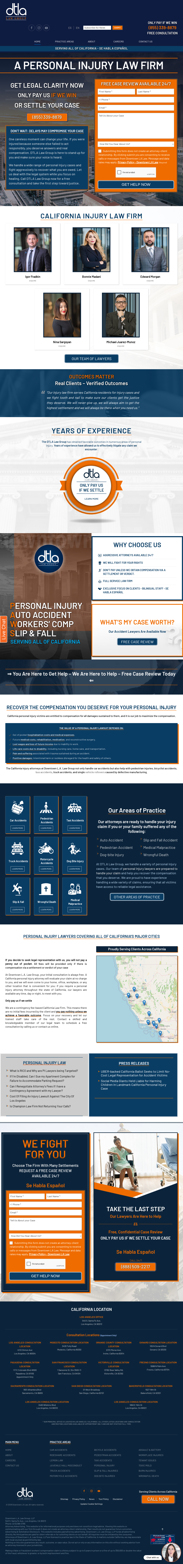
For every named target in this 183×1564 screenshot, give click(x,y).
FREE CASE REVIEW (137, 641)
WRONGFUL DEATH (149, 1475)
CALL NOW (158, 1499)
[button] (137, 996)
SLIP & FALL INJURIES (106, 1470)
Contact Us (145, 41)
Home (37, 41)
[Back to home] (16, 11)
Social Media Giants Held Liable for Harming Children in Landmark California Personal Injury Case (133, 1084)
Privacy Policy (78, 1499)
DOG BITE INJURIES (104, 1475)
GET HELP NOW (136, 184)
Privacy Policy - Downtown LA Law (138, 162)
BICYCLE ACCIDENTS (105, 1449)
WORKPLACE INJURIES (151, 1455)
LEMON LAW (56, 1460)
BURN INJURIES (147, 1470)
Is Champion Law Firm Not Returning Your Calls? (40, 1106)
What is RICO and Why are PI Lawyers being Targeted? (44, 1070)
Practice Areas (64, 41)
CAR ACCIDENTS (58, 1449)
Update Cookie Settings (91, 1504)
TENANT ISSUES (147, 1460)
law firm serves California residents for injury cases (97, 392)
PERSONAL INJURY (104, 1465)
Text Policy (104, 1499)
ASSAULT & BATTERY (150, 1449)
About (91, 41)
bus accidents (44, 772)
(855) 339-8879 (47, 117)
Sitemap (64, 1499)
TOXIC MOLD (145, 1465)
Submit (117, 27)
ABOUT (9, 1455)
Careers (118, 41)
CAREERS (10, 1460)
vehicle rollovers (95, 772)
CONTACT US (12, 1465)
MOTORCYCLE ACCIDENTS (63, 1475)
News (91, 1499)
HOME (8, 1449)
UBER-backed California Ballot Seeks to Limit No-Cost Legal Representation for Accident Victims (135, 1073)
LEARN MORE (92, 498)
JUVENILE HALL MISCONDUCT (66, 1465)
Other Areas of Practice (137, 897)
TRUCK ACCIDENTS (60, 1470)
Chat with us (153, 1557)
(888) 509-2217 (135, 1266)
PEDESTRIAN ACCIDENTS (107, 1455)
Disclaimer (118, 1499)
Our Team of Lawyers (91, 358)
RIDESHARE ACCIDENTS (62, 1455)
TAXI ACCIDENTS (103, 1460)
